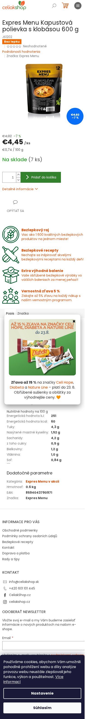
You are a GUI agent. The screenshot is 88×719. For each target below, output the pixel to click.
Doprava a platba (16, 553)
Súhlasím (42, 707)
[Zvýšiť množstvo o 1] (18, 174)
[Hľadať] (54, 5)
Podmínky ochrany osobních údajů (29, 536)
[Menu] (77, 5)
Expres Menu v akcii (42, 481)
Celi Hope (64, 382)
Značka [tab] (23, 313)
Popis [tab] (10, 313)
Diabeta (17, 387)
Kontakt (8, 547)
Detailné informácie (18, 189)
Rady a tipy (11, 559)
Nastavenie (42, 693)
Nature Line (38, 387)
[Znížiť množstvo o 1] (18, 180)
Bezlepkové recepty (17, 542)
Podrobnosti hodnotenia (21, 52)
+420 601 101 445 (22, 588)
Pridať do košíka (43, 177)
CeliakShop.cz (20, 595)
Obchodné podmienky (20, 530)
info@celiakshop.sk (24, 582)
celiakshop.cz (19, 601)
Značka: (23, 56)
